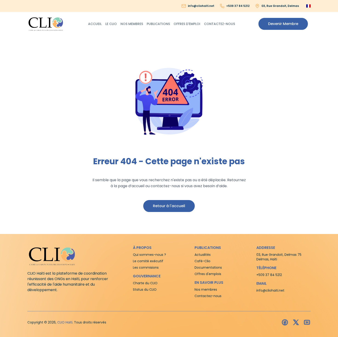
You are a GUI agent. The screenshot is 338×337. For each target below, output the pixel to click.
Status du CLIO (145, 289)
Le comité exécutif (148, 261)
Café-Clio (202, 261)
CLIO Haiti (64, 322)
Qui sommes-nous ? (149, 254)
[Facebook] (285, 322)
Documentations (208, 267)
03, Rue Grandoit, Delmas (280, 6)
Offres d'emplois (208, 274)
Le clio (111, 24)
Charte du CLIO (145, 283)
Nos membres (131, 24)
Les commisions (146, 267)
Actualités (203, 254)
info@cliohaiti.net (201, 6)
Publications (158, 24)
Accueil (95, 24)
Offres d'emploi (187, 24)
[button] (283, 24)
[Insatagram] (296, 322)
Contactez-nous (219, 24)
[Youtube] (307, 322)
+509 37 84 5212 (237, 6)
